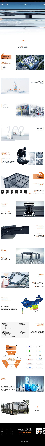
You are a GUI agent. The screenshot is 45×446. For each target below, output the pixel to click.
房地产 (6, 431)
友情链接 (24, 441)
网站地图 (22, 441)
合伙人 (1, 434)
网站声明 (27, 441)
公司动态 (12, 431)
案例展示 (42, 1)
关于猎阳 (35, 1)
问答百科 (12, 434)
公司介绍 (2, 431)
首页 (31, 1)
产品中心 (39, 1)
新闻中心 (12, 429)
